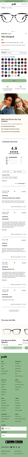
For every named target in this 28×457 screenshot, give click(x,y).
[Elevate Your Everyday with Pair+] (22, 42)
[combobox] (20, 183)
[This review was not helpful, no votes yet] (24, 206)
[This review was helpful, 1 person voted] (22, 206)
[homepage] (14, 4)
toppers (15, 177)
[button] (12, 31)
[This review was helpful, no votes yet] (22, 257)
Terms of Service (18, 451)
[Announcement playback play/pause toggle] (27, 1)
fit (3, 177)
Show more (4, 180)
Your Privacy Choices (19, 453)
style (11, 177)
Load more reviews (14, 310)
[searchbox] (8, 172)
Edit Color (24, 52)
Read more (4, 229)
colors (6, 177)
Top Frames (3, 7)
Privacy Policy (4, 453)
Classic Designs (9, 7)
